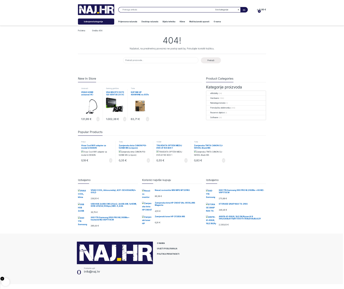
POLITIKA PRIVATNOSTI (168, 254)
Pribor (83, 142)
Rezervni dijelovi (217, 112)
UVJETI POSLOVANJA (167, 248)
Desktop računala (149, 21)
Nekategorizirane (217, 103)
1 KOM (158, 142)
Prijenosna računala (127, 21)
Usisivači (84, 88)
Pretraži (210, 60)
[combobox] (166, 9)
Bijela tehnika (169, 21)
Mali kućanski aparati (199, 21)
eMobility (214, 93)
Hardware (214, 98)
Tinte (133, 88)
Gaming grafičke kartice (112, 89)
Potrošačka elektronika (220, 108)
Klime (182, 21)
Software (214, 117)
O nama (217, 21)
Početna (81, 30)
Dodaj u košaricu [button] (96, 119)
